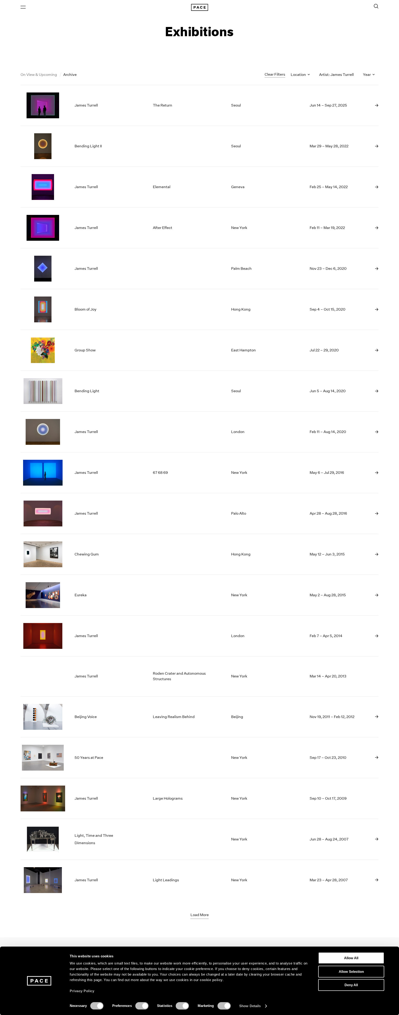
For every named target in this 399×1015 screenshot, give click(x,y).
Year (367, 74)
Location (299, 74)
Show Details (250, 1006)
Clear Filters (275, 74)
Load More (199, 915)
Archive (70, 74)
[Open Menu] (23, 7)
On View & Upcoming (39, 74)
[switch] (141, 1005)
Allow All (351, 958)
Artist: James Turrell (336, 74)
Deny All (351, 985)
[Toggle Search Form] (376, 6)
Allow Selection (351, 971)
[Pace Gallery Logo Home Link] (199, 7)
